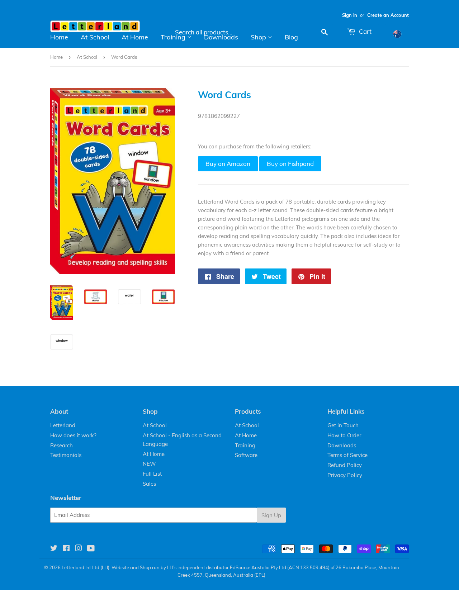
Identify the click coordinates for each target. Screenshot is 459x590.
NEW (149, 463)
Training (174, 37)
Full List (152, 473)
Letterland (62, 425)
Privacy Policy (344, 475)
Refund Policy (344, 465)
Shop (259, 37)
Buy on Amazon (227, 163)
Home (59, 37)
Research (61, 445)
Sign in (349, 15)
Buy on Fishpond (290, 163)
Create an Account (388, 15)
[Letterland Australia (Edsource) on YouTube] (91, 549)
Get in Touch (343, 425)
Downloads (221, 37)
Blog (291, 37)
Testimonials (65, 455)
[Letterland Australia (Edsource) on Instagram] (78, 549)
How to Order (344, 435)
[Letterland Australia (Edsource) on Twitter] (53, 549)
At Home (135, 37)
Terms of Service (347, 455)
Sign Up (271, 515)
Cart (365, 31)
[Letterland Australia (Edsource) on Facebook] (66, 549)
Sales (149, 483)
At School (95, 37)
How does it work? (73, 435)
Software (246, 455)
